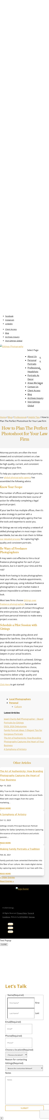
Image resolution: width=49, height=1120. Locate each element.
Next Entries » (7, 881)
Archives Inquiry (12, 337)
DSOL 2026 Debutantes (15, 726)
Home (3, 417)
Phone (13, 1035)
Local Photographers (20, 699)
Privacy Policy (22, 913)
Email (13, 1021)
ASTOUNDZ (23, 917)
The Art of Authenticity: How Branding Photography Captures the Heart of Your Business (24, 741)
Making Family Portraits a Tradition (20, 848)
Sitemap (32, 917)
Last (37, 1013)
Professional (20, 417)
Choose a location (19, 1049)
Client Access (11, 329)
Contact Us (33, 386)
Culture (18, 706)
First (37, 1002)
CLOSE (4, 944)
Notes (8, 1072)
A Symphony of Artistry (15, 749)
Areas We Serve (35, 382)
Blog (7, 333)
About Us (32, 356)
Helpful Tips (34, 417)
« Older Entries (7, 877)
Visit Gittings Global (13, 340)
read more (5, 808)
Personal (13, 702)
